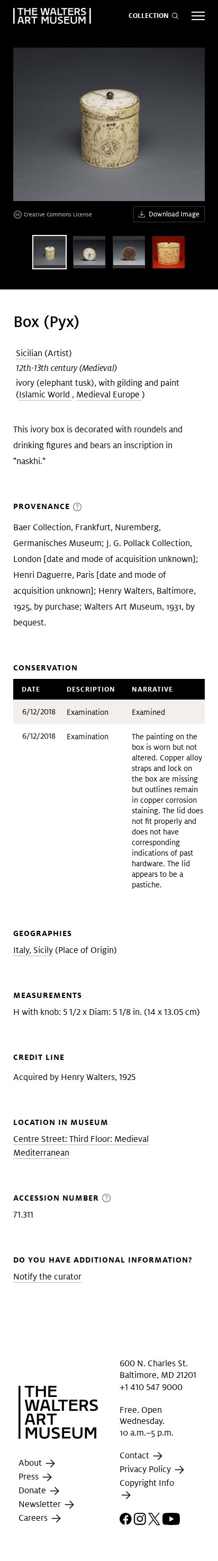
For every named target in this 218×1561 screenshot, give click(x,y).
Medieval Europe (109, 394)
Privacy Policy (146, 1469)
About (31, 1462)
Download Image (174, 214)
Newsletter (41, 1504)
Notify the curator (47, 1276)
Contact (135, 1455)
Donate (33, 1490)
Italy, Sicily (33, 950)
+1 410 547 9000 (151, 1387)
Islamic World (45, 394)
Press (30, 1476)
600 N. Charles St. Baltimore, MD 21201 (158, 1369)
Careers (34, 1517)
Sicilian (29, 353)
